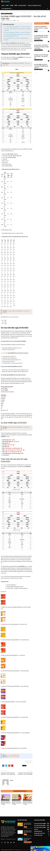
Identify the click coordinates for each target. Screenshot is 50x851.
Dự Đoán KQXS (22, 5)
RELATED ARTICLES (7, 791)
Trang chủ (3, 11)
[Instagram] (5, 842)
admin (3, 20)
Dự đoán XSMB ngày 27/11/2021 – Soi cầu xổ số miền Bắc (17, 32)
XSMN (11, 5)
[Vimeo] (11, 843)
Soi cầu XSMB (4, 353)
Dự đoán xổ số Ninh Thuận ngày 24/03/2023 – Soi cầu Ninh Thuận (8, 773)
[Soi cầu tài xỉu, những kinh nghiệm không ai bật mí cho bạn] (20, 832)
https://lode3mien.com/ (34, 5)
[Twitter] (8, 843)
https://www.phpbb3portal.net (13, 755)
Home (3, 5)
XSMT (7, 5)
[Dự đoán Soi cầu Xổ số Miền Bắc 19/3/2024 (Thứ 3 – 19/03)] (16, 797)
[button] (47, 8)
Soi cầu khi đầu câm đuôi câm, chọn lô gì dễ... (27, 824)
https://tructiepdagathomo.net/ (25, 849)
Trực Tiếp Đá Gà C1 (6, 8)
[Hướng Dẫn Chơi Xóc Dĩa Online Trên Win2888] (20, 839)
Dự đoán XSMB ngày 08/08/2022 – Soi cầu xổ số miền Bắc (17, 26)
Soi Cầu (7, 11)
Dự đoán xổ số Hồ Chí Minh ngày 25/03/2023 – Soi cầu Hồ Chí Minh (25, 773)
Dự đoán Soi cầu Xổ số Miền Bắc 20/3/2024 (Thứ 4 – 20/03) (5, 803)
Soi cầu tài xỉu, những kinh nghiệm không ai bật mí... (27, 832)
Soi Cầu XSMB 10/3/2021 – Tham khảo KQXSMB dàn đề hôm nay (41, 66)
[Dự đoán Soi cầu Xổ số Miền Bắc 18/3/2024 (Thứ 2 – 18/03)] (27, 797)
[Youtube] (14, 843)
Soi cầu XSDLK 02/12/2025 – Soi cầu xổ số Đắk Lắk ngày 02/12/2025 (41, 37)
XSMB (15, 5)
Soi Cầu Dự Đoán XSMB (14, 11)
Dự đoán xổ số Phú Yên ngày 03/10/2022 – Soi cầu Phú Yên (41, 56)
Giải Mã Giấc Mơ (38, 831)
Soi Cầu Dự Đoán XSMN (40, 823)
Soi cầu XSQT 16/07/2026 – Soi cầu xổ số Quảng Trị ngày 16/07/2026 (41, 47)
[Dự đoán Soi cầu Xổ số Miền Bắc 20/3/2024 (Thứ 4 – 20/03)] (5, 797)
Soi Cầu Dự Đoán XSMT (38, 40)
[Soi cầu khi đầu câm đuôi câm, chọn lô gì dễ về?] (20, 824)
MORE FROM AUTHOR (20, 791)
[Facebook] (2, 843)
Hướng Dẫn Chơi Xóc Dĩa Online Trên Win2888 (27, 839)
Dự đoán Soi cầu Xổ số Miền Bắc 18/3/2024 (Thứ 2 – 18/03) (27, 803)
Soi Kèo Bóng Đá (38, 835)
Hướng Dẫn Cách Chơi (27, 842)
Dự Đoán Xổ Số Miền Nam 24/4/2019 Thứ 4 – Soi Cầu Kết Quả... (41, 28)
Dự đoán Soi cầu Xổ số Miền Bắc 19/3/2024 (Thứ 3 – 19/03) (16, 803)
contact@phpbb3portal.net (10, 839)
